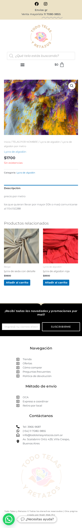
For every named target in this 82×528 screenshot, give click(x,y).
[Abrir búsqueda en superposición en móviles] (41, 56)
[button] (22, 64)
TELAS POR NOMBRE (25, 142)
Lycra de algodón (50, 142)
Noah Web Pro (47, 515)
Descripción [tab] (12, 188)
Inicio (7, 142)
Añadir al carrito (17, 282)
